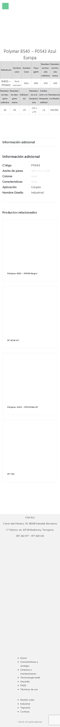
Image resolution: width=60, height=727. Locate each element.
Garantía (25, 681)
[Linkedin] (36, 600)
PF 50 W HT (13, 340)
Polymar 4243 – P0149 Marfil (22, 407)
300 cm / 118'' (40, 171)
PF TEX (10, 474)
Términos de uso (29, 689)
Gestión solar (27, 699)
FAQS (23, 685)
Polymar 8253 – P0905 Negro (22, 273)
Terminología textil (30, 677)
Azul (34, 176)
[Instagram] (24, 600)
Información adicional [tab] (18, 142)
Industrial (25, 703)
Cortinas (24, 711)
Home (23, 658)
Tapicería (25, 707)
